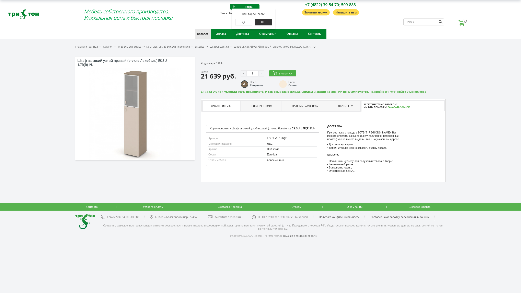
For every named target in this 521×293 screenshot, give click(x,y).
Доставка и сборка (230, 207)
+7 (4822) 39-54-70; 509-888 (330, 4)
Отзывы (292, 34)
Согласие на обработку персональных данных (399, 217)
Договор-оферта (419, 207)
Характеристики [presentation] (221, 106)
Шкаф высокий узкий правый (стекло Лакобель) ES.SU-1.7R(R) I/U (274, 46)
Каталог (202, 34)
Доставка (242, 34)
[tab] (221, 106)
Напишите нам (346, 12)
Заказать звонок (315, 12)
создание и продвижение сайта (300, 235)
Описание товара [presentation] (261, 106)
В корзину (285, 73)
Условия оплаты (153, 207)
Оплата (221, 34)
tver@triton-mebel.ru (228, 217)
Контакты (314, 34)
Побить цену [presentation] (345, 106)
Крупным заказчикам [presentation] (305, 106)
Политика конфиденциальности (339, 217)
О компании (267, 34)
